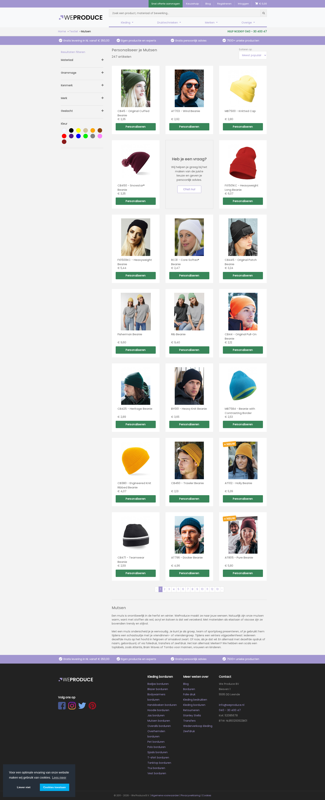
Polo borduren (156, 747)
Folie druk (189, 694)
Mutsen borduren (158, 721)
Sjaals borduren (157, 752)
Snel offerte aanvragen (165, 3)
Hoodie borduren (158, 710)
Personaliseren (136, 127)
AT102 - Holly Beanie (238, 483)
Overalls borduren (159, 726)
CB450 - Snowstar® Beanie (131, 187)
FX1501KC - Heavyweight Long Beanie (241, 187)
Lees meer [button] (59, 777)
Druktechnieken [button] (168, 22)
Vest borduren (156, 773)
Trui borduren (156, 768)
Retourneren (191, 710)
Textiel (73, 31)
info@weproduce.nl (231, 705)
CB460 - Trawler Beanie (187, 483)
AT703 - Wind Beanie (185, 111)
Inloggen (243, 3)
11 (207, 589)
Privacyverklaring (190, 795)
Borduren (189, 689)
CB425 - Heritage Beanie (135, 409)
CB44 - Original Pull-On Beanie (241, 336)
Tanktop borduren (159, 763)
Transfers (189, 721)
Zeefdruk (189, 731)
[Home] (80, 17)
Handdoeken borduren (162, 705)
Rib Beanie (178, 334)
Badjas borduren (158, 684)
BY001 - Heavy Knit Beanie (189, 409)
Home (62, 31)
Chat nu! (189, 189)
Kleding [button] (126, 22)
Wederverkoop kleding (197, 726)
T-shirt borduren (158, 757)
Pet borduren (156, 742)
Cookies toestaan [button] (54, 787)
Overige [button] (247, 22)
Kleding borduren (194, 705)
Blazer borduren (157, 689)
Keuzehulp (192, 3)
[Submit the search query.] (263, 13)
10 (202, 589)
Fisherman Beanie (130, 334)
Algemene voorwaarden (165, 795)
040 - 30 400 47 (230, 710)
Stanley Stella (192, 715)
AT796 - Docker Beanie (187, 557)
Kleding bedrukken (195, 700)
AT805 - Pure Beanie (239, 557)
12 (212, 589)
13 (217, 589)
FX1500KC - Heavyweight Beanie (135, 262)
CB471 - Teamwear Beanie (131, 560)
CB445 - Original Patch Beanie (241, 262)
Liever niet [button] (23, 787)
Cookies (206, 795)
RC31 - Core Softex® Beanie (185, 262)
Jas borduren (156, 715)
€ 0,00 (262, 3)
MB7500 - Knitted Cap (240, 111)
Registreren (224, 3)
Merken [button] (210, 22)
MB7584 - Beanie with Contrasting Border (240, 411)
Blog (208, 3)
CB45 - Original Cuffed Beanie (133, 113)
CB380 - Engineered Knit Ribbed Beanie (134, 485)
